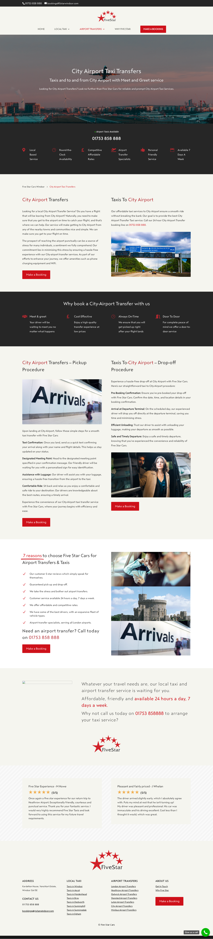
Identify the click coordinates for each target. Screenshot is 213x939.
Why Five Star (162, 890)
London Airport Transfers (123, 886)
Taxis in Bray (73, 898)
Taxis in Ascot (73, 890)
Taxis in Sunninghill (76, 906)
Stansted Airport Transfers (124, 898)
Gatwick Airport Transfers (124, 894)
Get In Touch (161, 886)
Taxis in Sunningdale (77, 910)
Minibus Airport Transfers (123, 910)
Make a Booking (36, 274)
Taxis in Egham (74, 914)
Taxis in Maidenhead (77, 894)
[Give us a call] (205, 932)
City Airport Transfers (122, 906)
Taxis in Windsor (75, 886)
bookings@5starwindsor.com (38, 911)
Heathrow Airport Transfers (124, 890)
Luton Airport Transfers (122, 902)
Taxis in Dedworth (75, 902)
